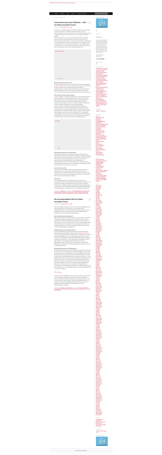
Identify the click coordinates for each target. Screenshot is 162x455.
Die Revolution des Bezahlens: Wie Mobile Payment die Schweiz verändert (102, 80)
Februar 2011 (98, 393)
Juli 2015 (97, 324)
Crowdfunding (99, 120)
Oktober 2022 (98, 212)
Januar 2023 (98, 208)
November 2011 (99, 381)
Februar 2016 (98, 315)
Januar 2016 (98, 316)
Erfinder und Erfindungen (101, 125)
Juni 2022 (98, 217)
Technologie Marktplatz (100, 149)
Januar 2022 (98, 224)
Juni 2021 (98, 233)
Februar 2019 (98, 268)
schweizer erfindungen (78, 192)
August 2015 (98, 323)
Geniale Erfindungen (100, 134)
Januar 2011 (98, 394)
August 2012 (98, 369)
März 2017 (98, 298)
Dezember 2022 (99, 209)
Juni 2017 (98, 294)
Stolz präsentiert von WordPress (81, 450)
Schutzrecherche (99, 174)
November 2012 (99, 365)
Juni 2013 (98, 355)
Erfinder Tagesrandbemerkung (102, 124)
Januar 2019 (98, 270)
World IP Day (98, 426)
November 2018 (99, 272)
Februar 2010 (98, 409)
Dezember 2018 (99, 271)
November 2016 (99, 303)
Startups (67, 287)
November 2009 (99, 413)
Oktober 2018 (98, 274)
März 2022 (98, 221)
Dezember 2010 (99, 395)
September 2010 (99, 399)
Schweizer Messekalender (101, 178)
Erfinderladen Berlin (100, 166)
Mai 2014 (97, 342)
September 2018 (99, 275)
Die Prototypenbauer (100, 159)
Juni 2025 (98, 189)
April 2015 (98, 327)
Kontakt (67, 13)
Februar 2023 (98, 207)
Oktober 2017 (98, 288)
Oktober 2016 (98, 304)
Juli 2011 (97, 386)
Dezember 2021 (99, 225)
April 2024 (98, 197)
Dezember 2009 (99, 412)
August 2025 (98, 188)
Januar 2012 (98, 378)
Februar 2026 (98, 185)
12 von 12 (98, 116)
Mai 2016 (97, 311)
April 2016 (98, 312)
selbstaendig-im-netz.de (100, 422)
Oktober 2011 (98, 382)
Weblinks (98, 181)
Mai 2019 (97, 264)
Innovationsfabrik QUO (83, 287)
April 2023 (98, 205)
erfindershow (98, 128)
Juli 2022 (97, 216)
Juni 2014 (98, 341)
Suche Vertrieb (99, 146)
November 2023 (99, 201)
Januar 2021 (98, 239)
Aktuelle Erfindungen (100, 117)
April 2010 (98, 406)
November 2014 (99, 334)
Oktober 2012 (98, 366)
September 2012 (99, 367)
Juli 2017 (97, 292)
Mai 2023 (97, 204)
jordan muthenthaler (100, 141)
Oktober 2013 (98, 350)
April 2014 (98, 343)
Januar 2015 (98, 331)
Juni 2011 (98, 387)
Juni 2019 (98, 263)
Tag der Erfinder (99, 148)
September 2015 (99, 322)
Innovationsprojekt (57, 289)
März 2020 (98, 252)
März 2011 (98, 391)
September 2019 (99, 259)
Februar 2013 (98, 361)
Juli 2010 (97, 402)
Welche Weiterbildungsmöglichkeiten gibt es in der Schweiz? (101, 84)
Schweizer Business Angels (101, 175)
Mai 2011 (97, 389)
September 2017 (99, 290)
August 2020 (98, 246)
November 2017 (99, 287)
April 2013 (98, 358)
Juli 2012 (97, 370)
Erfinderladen (98, 165)
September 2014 (99, 337)
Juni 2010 (98, 404)
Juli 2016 (97, 308)
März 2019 (98, 267)
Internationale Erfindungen (101, 138)
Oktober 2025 (98, 187)
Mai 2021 (97, 235)
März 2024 (98, 199)
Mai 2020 (97, 250)
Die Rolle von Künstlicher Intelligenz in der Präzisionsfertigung (101, 98)
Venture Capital (99, 153)
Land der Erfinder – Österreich (102, 170)
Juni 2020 (98, 248)
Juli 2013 (97, 354)
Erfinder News (98, 122)
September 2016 (99, 306)
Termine (70, 287)
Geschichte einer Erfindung (101, 136)
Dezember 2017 (99, 286)
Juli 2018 (97, 278)
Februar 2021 (98, 237)
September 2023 (99, 203)
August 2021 (98, 231)
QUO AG (68, 180)
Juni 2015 (98, 326)
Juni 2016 (98, 310)
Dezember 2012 (99, 363)
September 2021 (99, 229)
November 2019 (99, 256)
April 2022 (98, 220)
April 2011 (98, 390)
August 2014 (98, 338)
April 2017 (98, 296)
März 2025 (98, 193)
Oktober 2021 (98, 228)
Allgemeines (63, 191)
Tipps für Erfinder (99, 152)
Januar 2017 (98, 300)
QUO (89, 191)
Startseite (56, 13)
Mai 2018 (97, 280)
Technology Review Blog (101, 424)
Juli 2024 (97, 196)
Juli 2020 (97, 247)
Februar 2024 (98, 200)
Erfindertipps (98, 129)
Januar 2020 (98, 255)
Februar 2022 (98, 223)
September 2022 (99, 213)
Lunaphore (56, 96)
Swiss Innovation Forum (61, 85)
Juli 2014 (97, 339)
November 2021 (99, 227)
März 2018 (98, 282)
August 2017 (98, 291)
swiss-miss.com (99, 423)
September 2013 (99, 351)
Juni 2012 (98, 371)
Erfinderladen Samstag (100, 126)
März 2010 (98, 408)
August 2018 (98, 276)
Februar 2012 (98, 377)
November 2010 (99, 397)
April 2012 (98, 374)
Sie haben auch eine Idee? (82, 13)
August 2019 (98, 260)
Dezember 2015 (99, 318)
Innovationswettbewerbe (100, 137)
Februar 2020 (98, 254)
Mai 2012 (97, 373)
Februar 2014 (98, 345)
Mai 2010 (97, 405)
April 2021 (98, 236)
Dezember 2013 (99, 347)
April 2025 (98, 192)
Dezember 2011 (99, 379)
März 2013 (98, 359)
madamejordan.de (99, 419)
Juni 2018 (98, 279)
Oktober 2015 (98, 321)
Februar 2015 (98, 330)
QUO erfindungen (57, 192)
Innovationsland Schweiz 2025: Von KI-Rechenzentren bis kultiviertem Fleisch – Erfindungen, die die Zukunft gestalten (101, 103)
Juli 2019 (97, 262)
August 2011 (98, 385)
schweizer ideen (85, 192)
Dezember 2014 (99, 333)
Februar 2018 (98, 283)
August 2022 (98, 215)
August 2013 (98, 353)
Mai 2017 (97, 295)
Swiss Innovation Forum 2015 (81, 289)
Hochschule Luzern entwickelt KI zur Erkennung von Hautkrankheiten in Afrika (102, 70)
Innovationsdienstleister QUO (78, 191)
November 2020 (99, 241)
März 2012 (98, 375)
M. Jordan (70, 27)
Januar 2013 (98, 362)
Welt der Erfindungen (100, 154)
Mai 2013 (97, 357)
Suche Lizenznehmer (100, 145)
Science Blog (98, 420)
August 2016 (98, 307)
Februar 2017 (98, 299)
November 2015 (99, 319)
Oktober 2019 (98, 258)
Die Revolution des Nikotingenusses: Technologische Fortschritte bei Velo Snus (102, 76)
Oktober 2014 (98, 335)
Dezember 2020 (99, 240)
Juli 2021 (97, 232)
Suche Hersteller (99, 144)
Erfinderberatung (99, 163)
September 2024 (99, 195)
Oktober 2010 (98, 398)
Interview (97, 140)
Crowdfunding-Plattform (100, 121)
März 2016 (98, 314)
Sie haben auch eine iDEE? (101, 179)
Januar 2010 (98, 410)
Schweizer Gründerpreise (101, 177)
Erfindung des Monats (100, 132)
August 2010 (98, 401)
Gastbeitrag (62, 13)
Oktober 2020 (98, 243)
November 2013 (99, 349)
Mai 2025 (97, 191)
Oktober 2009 (98, 414)
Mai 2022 (97, 219)
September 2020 (99, 244)
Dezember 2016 (99, 302)
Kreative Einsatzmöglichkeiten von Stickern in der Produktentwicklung (102, 88)
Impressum (73, 13)
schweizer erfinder (70, 192)
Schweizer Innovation (58, 193)
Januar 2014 (98, 346)
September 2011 (99, 383)
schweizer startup (65, 193)
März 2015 (98, 329)
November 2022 (99, 211)
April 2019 (98, 266)
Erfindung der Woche (100, 130)
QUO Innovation (63, 192)
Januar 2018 (98, 284)
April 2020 (98, 251)
